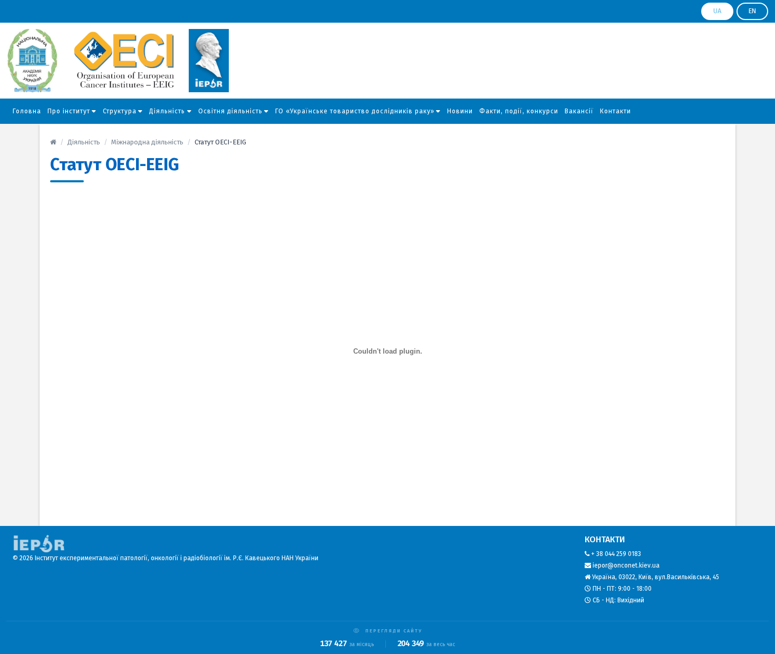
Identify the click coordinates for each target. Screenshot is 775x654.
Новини (460, 111)
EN (752, 11)
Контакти (615, 111)
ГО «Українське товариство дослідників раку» (354, 111)
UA (717, 11)
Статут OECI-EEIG (114, 164)
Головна (27, 111)
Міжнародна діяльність (147, 142)
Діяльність (167, 111)
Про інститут (68, 111)
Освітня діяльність (230, 111)
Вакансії (579, 111)
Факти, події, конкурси (518, 111)
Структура (120, 111)
